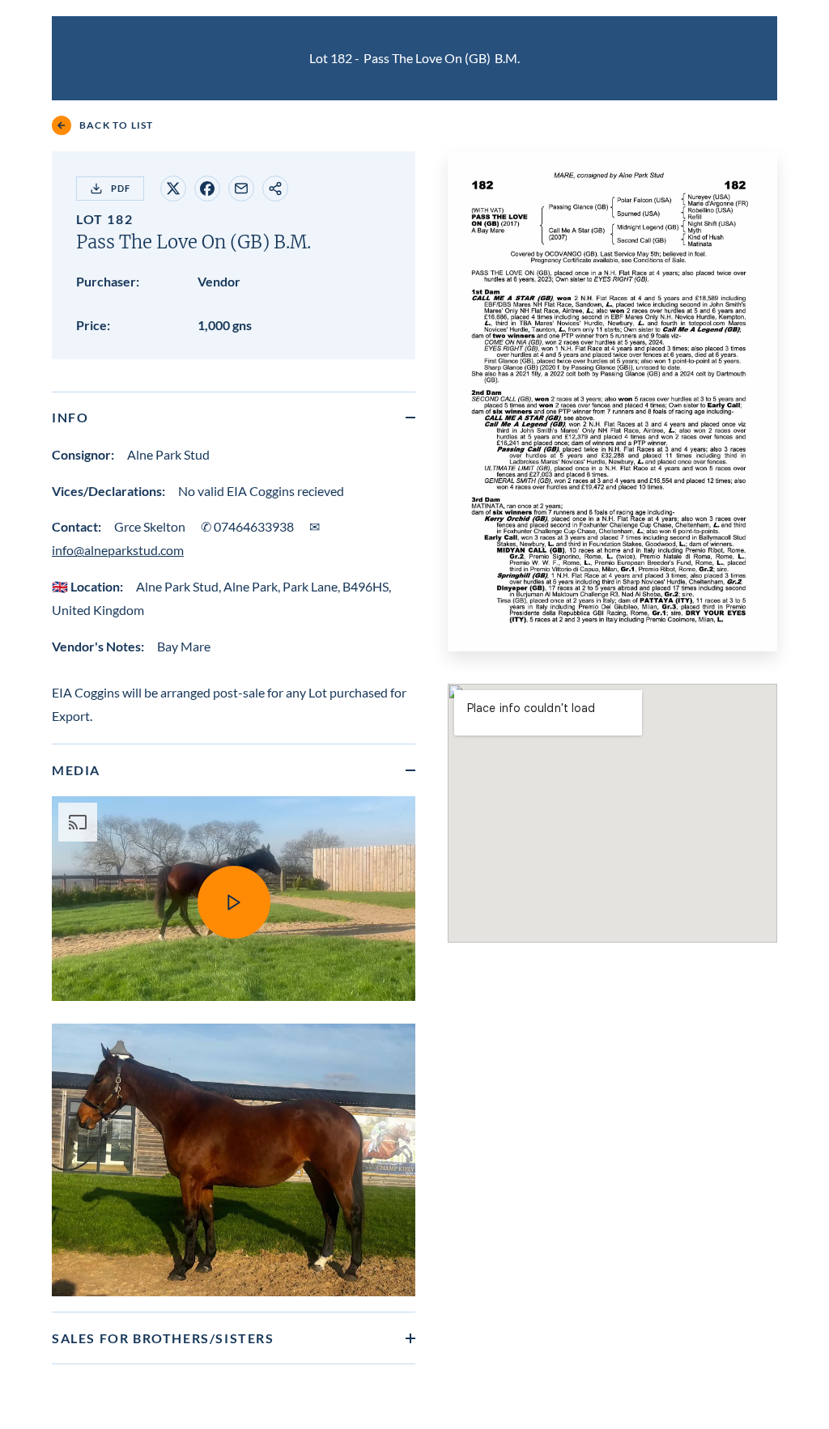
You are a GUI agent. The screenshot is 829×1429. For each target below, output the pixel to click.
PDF (120, 188)
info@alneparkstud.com (118, 550)
